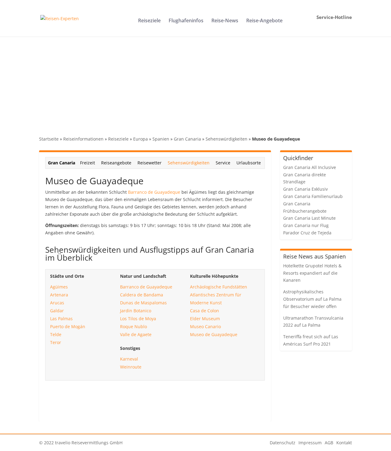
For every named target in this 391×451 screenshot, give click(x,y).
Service (223, 163)
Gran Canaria (187, 139)
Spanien (160, 139)
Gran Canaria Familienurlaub (313, 196)
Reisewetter (149, 163)
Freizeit (87, 163)
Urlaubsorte (248, 163)
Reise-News (224, 21)
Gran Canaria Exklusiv (305, 189)
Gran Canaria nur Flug (306, 225)
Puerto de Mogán (67, 326)
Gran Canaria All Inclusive (309, 167)
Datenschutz (282, 443)
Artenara (59, 295)
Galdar (57, 311)
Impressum (310, 443)
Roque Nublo (133, 326)
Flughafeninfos (186, 21)
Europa (140, 139)
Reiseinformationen (83, 139)
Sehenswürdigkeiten (226, 139)
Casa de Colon (204, 311)
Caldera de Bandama (141, 295)
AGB (329, 443)
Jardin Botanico (135, 311)
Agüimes (59, 287)
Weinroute (130, 367)
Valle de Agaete (136, 334)
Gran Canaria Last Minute (309, 218)
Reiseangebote (116, 163)
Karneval (129, 359)
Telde (55, 334)
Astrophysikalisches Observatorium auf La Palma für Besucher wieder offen (312, 299)
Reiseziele (149, 21)
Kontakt (344, 443)
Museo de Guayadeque (213, 334)
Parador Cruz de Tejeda (307, 233)
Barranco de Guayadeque (154, 192)
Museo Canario (205, 326)
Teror (55, 342)
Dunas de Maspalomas (143, 303)
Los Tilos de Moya (138, 318)
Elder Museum (205, 318)
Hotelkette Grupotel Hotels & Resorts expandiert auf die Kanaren (312, 273)
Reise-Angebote (264, 21)
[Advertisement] (195, 82)
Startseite (49, 139)
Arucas (57, 303)
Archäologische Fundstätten (218, 287)
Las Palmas (61, 318)
